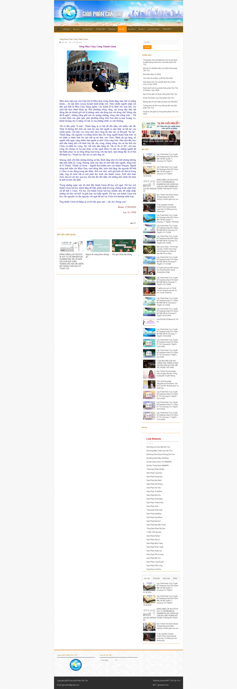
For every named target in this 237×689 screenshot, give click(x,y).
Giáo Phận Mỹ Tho (154, 558)
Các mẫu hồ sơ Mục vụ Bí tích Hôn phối (158, 78)
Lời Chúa (66, 29)
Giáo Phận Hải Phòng (155, 484)
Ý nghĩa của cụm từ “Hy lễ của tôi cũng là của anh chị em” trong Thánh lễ (167, 290)
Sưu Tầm (131, 29)
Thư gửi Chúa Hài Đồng (122, 254)
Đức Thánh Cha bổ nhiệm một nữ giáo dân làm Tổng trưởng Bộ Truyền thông (167, 373)
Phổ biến (156, 578)
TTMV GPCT (167, 29)
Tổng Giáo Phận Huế (154, 510)
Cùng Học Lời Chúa (154, 569)
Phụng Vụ (112, 29)
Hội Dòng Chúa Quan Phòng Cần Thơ (161, 454)
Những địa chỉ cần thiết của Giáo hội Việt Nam (160, 102)
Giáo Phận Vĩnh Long (154, 566)
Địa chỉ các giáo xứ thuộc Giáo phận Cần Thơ (160, 94)
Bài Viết (121, 29)
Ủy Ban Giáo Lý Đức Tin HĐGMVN (159, 462)
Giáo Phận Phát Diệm (155, 499)
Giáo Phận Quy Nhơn (154, 517)
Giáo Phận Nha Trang (155, 543)
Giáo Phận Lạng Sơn (154, 473)
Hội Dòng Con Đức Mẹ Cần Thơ (158, 447)
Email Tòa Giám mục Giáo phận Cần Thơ (158, 98)
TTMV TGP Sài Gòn (154, 532)
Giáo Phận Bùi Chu (154, 495)
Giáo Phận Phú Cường (155, 554)
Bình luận (166, 578)
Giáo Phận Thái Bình (154, 491)
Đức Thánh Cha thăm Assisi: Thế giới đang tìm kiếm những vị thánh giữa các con (167, 197)
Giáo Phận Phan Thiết (155, 547)
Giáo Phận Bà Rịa (153, 536)
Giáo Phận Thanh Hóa (155, 503)
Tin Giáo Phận (87, 29)
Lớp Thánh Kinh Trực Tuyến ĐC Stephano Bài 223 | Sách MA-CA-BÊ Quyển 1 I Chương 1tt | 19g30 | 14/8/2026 (160, 171)
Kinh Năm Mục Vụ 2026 (152, 74)
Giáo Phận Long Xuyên (155, 562)
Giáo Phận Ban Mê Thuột (156, 525)
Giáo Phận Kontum (154, 521)
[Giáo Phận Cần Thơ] (118, 13)
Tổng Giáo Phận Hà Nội (155, 469)
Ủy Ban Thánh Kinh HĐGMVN (157, 465)
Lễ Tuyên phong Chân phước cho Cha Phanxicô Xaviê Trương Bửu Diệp (168, 270)
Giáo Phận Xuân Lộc (154, 551)
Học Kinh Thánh (153, 29)
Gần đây (147, 578)
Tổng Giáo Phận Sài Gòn (156, 528)
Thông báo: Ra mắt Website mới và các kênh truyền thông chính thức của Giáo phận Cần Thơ (160, 62)
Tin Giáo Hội (100, 29)
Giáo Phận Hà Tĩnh (154, 488)
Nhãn (175, 578)
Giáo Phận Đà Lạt (153, 540)
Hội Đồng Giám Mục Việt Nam (158, 458)
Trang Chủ (58, 28)
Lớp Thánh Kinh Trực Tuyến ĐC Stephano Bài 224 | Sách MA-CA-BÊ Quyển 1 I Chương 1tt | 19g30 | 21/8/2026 (160, 158)
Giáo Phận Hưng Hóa (154, 477)
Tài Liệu (141, 29)
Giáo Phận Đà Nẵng (154, 514)
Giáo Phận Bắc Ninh (154, 480)
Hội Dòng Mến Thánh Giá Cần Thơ (159, 451)
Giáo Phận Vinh (152, 506)
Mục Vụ (76, 29)
